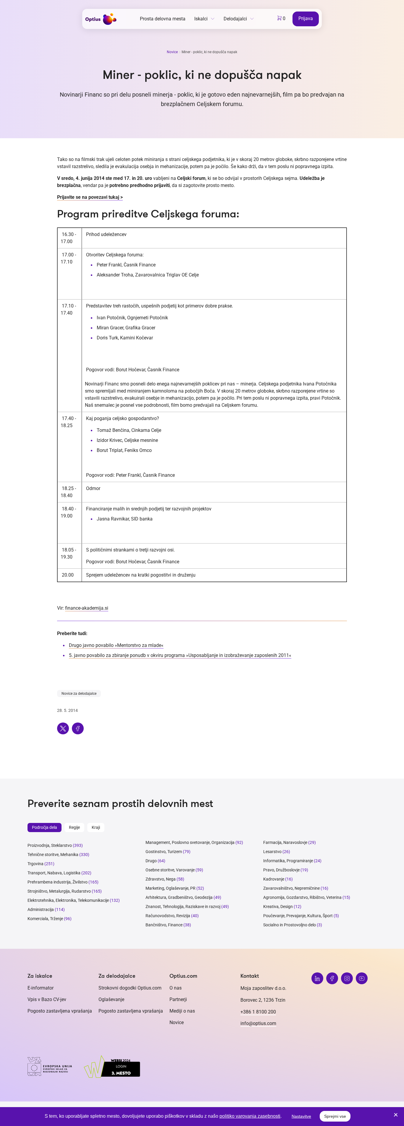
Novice (173, 52)
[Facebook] (332, 978)
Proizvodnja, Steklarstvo (50, 845)
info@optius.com (258, 1023)
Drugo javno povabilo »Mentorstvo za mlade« (116, 645)
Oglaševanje (111, 999)
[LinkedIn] (317, 978)
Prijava (305, 18)
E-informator (41, 988)
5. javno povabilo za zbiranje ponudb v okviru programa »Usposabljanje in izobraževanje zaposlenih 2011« (180, 655)
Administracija (41, 909)
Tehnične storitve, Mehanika (53, 854)
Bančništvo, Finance (164, 924)
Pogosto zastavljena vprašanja (60, 1011)
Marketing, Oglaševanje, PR (170, 888)
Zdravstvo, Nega (161, 879)
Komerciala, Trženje (45, 918)
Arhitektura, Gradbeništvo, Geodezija (179, 897)
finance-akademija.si (86, 608)
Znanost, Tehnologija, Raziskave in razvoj (183, 906)
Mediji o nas (182, 1011)
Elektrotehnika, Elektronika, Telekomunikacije (68, 900)
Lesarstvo (272, 851)
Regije (74, 827)
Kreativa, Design (278, 906)
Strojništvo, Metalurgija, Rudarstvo (59, 891)
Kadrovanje (273, 879)
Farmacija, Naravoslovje (285, 842)
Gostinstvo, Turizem (164, 851)
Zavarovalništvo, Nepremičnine (291, 888)
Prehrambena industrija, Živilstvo (58, 882)
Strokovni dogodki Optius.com (129, 988)
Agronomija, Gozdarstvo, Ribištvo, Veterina (302, 897)
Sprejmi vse (335, 1116)
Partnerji (178, 999)
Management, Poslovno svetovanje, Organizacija (190, 842)
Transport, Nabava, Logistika (54, 872)
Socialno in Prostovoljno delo (289, 924)
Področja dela (44, 827)
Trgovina (35, 863)
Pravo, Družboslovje (281, 870)
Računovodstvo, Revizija (168, 915)
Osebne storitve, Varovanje (170, 870)
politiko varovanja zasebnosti (249, 1116)
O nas (175, 988)
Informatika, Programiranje (288, 860)
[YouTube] (362, 978)
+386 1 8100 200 (258, 1012)
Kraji (96, 827)
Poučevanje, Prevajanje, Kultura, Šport (298, 915)
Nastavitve (301, 1116)
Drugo (151, 860)
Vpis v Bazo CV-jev (47, 999)
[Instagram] (347, 978)
